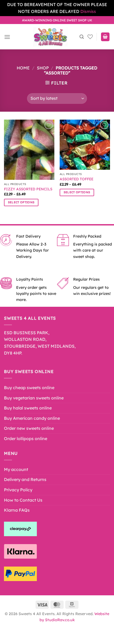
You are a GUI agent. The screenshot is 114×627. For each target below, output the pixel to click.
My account (16, 469)
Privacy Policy (18, 489)
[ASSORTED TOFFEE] (85, 145)
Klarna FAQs (17, 510)
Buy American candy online (32, 418)
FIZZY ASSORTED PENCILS (28, 189)
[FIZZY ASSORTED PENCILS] (29, 150)
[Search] (82, 37)
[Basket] (105, 36)
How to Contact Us (23, 500)
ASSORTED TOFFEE (76, 179)
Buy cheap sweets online (29, 387)
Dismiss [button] (88, 11)
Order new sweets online (29, 428)
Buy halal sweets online (28, 408)
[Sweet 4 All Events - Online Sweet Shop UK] (50, 36)
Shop (43, 67)
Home (23, 67)
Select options (21, 202)
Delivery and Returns (25, 479)
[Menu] (7, 36)
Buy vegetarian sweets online (34, 397)
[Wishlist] (90, 37)
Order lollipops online (25, 438)
